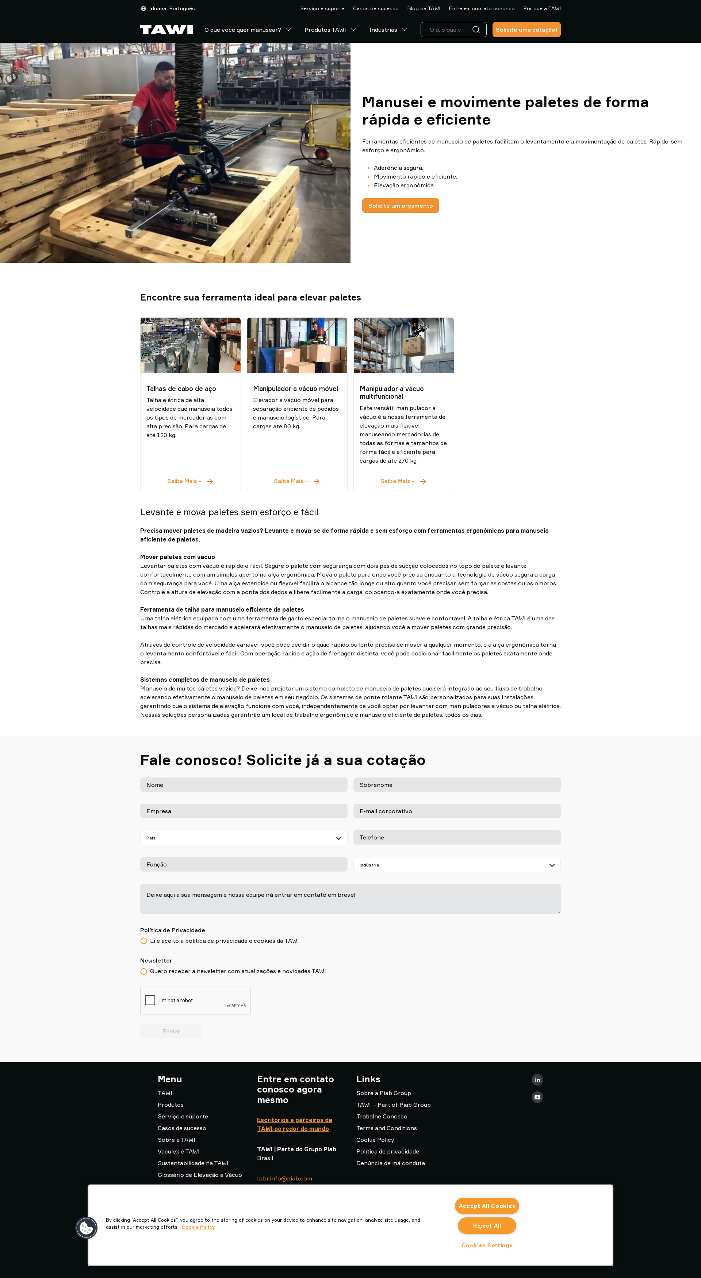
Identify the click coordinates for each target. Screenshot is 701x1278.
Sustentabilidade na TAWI (193, 1163)
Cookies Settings (487, 1245)
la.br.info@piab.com (284, 1178)
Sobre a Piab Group (383, 1093)
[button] (86, 1228)
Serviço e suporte (322, 8)
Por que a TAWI (542, 8)
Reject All (487, 1225)
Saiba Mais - (190, 481)
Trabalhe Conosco (381, 1116)
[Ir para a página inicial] (166, 29)
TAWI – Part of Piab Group (393, 1104)
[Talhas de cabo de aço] (191, 345)
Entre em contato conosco (482, 8)
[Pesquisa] (477, 29)
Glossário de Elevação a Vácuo (200, 1174)
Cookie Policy (375, 1139)
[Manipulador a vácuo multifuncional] (404, 345)
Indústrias (383, 29)
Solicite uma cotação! (527, 29)
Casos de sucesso (376, 8)
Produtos (171, 1104)
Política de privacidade (387, 1151)
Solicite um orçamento (400, 205)
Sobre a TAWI (176, 1139)
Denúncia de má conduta (390, 1163)
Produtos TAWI (325, 29)
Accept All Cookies (487, 1206)
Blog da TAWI (423, 8)
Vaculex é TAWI (179, 1151)
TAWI (165, 1093)
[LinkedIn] (537, 1080)
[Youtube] (537, 1097)
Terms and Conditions (386, 1128)
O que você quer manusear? (242, 29)
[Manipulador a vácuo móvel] (297, 345)
